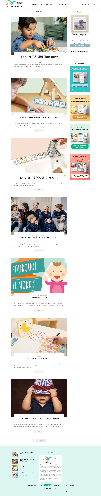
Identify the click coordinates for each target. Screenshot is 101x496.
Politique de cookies (55, 491)
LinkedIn (81, 56)
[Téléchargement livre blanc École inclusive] (80, 166)
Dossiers (44, 4)
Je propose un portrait (80, 46)
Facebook (71, 56)
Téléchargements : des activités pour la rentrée (27, 466)
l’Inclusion (85, 4)
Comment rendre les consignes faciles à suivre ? (39, 117)
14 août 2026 (23, 475)
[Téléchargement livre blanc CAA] (80, 108)
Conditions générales (66, 491)
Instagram (75, 56)
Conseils (53, 4)
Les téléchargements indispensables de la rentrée (27, 473)
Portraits (35, 4)
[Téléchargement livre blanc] (80, 79)
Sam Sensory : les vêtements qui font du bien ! (39, 237)
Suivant (42, 440)
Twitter (88, 56)
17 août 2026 (23, 468)
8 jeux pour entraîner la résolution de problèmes (39, 57)
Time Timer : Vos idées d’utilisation (39, 358)
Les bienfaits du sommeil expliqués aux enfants (27, 453)
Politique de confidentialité (45, 491)
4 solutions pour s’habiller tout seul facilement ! (39, 418)
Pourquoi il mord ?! (39, 297)
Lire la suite (38, 70)
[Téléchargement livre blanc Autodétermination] (80, 137)
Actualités (63, 4)
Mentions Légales (34, 491)
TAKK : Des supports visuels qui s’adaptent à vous (39, 178)
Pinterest (78, 56)
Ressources (74, 4)
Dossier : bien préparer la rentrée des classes (27, 460)
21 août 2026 (23, 454)
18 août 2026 (23, 461)
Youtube (84, 56)
